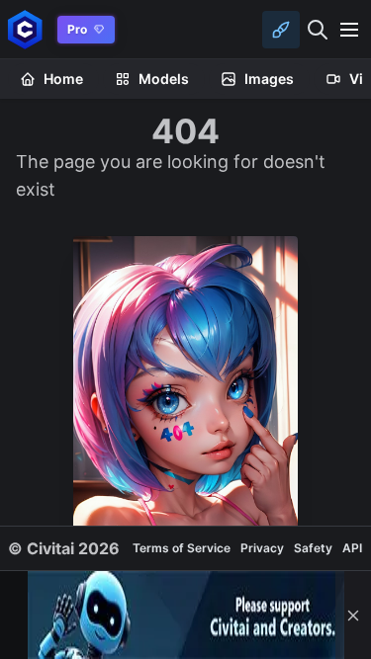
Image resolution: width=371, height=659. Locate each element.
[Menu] (349, 29)
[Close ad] (353, 615)
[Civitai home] (25, 29)
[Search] (317, 29)
